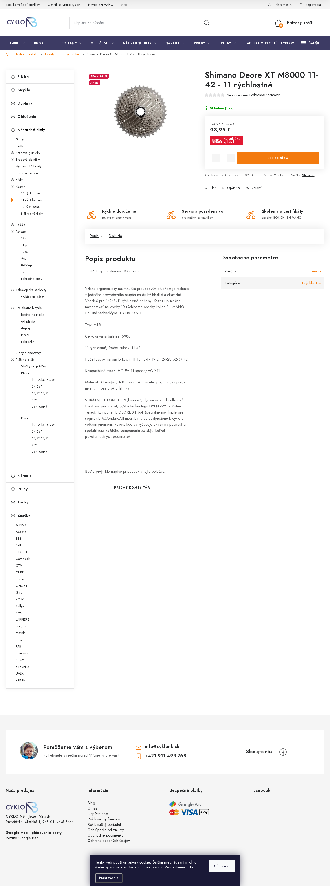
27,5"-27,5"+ (41, 393)
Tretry (23, 502)
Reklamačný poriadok (105, 824)
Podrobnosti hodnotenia (265, 95)
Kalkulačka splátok (232, 140)
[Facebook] (283, 752)
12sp (24, 238)
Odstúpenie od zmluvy (106, 830)
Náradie (25, 475)
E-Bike (23, 76)
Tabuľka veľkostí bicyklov (23, 4)
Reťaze (21, 231)
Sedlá (20, 146)
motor (25, 335)
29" (35, 400)
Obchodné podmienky (105, 835)
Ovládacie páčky (33, 296)
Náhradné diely (31, 129)
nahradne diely (31, 278)
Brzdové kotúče (27, 173)
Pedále (20, 225)
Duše (24, 418)
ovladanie (28, 321)
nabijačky (27, 341)
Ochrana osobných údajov (109, 840)
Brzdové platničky (28, 159)
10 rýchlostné (30, 193)
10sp (24, 251)
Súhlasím (221, 866)
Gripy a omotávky (28, 353)
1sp (23, 272)
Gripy (20, 139)
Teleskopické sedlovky (31, 290)
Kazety (20, 186)
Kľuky (19, 180)
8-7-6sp (26, 265)
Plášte (25, 373)
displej (25, 328)
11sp (24, 245)
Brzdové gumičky (28, 153)
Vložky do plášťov (33, 366)
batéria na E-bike (32, 314)
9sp (23, 258)
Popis (94, 235)
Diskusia (115, 235)
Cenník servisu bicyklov (64, 4)
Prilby (23, 489)
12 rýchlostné (30, 207)
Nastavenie (109, 878)
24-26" (37, 386)
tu (191, 867)
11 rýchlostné (31, 200)
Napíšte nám (98, 813)
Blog (91, 803)
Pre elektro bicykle (29, 308)
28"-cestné (39, 407)
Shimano (308, 175)
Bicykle (24, 90)
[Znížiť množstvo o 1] (216, 158)
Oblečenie (27, 116)
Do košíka (278, 158)
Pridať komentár (132, 487)
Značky (24, 515)
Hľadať (206, 23)
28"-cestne (39, 452)
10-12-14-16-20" (44, 380)
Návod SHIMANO (101, 4)
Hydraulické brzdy (29, 166)
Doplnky (25, 103)
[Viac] (311, 43)
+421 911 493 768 (165, 755)
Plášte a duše (25, 359)
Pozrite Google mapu (23, 838)
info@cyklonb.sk (162, 746)
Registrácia (313, 4)
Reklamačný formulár (104, 819)
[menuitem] (17, 43)
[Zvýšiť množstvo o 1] (231, 158)
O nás (92, 808)
